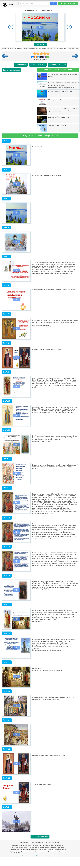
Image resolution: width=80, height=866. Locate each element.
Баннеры (54, 856)
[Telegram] (38, 57)
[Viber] (44, 57)
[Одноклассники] (35, 57)
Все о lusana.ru (27, 856)
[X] (41, 57)
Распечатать (40, 44)
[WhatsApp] (47, 57)
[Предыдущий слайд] (10, 27)
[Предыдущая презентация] (5, 56)
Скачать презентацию (11, 70)
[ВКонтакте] (32, 57)
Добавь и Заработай (68, 3)
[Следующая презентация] (75, 56)
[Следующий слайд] (69, 27)
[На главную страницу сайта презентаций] (10, 4)
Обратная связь (42, 856)
